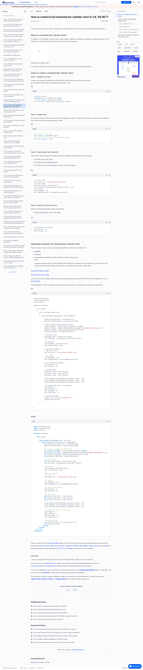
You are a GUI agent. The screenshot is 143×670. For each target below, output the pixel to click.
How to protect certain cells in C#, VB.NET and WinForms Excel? (13, 74)
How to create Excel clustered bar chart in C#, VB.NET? (48, 619)
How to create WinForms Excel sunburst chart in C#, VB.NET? (12, 141)
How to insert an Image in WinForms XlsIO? (13, 136)
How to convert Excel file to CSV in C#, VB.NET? (14, 90)
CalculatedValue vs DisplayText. (12, 55)
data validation (83, 546)
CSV (63, 548)
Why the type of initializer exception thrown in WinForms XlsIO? (13, 201)
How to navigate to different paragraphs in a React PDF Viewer (50, 639)
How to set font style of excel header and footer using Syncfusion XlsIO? (14, 35)
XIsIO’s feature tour (50, 563)
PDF (60, 548)
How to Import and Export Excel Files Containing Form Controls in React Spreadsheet (56, 632)
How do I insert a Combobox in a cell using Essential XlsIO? (13, 110)
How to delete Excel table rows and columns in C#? (13, 64)
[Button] (75, 590)
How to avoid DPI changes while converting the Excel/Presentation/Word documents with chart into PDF (13, 181)
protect (106, 546)
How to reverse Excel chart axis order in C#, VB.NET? (14, 85)
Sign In (36, 662)
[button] (25, 11)
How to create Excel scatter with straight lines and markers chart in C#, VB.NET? (14, 152)
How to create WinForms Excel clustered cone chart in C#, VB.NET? (13, 232)
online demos (50, 566)
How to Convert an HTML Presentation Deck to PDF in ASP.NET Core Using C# (54, 629)
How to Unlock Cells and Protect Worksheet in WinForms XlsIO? (12, 157)
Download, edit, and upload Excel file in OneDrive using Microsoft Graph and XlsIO (14, 222)
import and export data (46, 546)
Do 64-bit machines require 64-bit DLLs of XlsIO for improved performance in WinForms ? (13, 51)
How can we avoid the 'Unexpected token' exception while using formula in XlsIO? (14, 80)
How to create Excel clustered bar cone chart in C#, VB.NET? (50, 606)
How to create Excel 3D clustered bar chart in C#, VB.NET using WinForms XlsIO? (55, 616)
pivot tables (97, 546)
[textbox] (16, 15)
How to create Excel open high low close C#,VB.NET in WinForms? (13, 212)
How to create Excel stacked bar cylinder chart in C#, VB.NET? (50, 612)
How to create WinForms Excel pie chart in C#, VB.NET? (13, 59)
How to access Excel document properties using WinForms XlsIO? (13, 217)
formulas (61, 546)
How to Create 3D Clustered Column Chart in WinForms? (13, 95)
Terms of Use (23, 668)
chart (56, 546)
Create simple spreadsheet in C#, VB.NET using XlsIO (13, 191)
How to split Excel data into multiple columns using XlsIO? (13, 266)
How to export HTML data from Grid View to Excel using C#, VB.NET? (13, 20)
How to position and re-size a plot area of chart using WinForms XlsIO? (14, 100)
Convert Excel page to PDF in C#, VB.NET (13, 170)
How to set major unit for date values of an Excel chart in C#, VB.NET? (14, 227)
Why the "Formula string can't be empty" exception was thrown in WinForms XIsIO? (12, 207)
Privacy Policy (31, 668)
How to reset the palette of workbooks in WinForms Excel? (14, 45)
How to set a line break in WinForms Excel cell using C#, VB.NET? (13, 40)
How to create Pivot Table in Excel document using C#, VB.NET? (13, 25)
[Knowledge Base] (128, 66)
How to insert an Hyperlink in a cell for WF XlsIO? (14, 126)
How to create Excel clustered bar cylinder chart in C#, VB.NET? (13, 105)
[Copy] (108, 91)
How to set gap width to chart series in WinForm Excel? (14, 116)
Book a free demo (93, 6)
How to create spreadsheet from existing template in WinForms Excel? (14, 186)
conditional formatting (71, 546)
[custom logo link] (9, 2)
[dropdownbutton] (110, 21)
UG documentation (37, 566)
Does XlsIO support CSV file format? (13, 166)
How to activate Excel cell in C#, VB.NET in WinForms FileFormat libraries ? (14, 256)
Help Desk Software (127, 668)
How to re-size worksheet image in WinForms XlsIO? (13, 131)
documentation (54, 543)
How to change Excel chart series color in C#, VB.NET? (14, 121)
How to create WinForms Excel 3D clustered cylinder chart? (49, 609)
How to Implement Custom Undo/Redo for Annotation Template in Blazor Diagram (55, 636)
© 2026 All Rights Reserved (10, 668)
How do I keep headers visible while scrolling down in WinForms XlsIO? (13, 251)
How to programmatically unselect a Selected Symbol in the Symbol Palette (53, 642)
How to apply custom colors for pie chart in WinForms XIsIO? (13, 162)
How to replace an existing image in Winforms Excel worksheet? (13, 176)
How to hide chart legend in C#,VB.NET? (11, 241)
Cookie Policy (40, 668)
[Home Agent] (32, 11)
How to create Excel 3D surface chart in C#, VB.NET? (14, 146)
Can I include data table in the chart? (14, 237)
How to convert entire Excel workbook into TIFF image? (14, 261)
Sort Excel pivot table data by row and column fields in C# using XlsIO (14, 196)
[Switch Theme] (134, 2)
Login (138, 2)
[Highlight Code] (105, 91)
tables (91, 546)
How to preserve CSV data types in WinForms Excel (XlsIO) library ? (13, 69)
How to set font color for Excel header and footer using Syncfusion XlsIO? (14, 30)
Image (70, 548)
